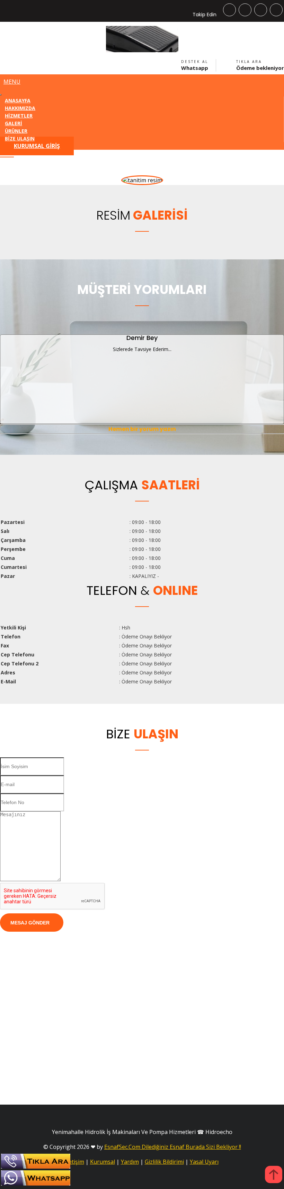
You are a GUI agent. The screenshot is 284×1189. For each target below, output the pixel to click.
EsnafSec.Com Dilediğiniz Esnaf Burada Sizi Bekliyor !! (172, 1147)
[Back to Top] (273, 1175)
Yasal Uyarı (204, 1161)
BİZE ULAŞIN (20, 138)
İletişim (75, 1161)
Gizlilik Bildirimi (164, 1161)
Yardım (130, 1161)
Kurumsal (102, 1161)
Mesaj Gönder (30, 922)
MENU (11, 81)
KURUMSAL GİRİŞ (37, 146)
